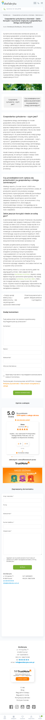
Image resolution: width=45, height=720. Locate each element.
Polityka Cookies (23, 700)
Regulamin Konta (22, 695)
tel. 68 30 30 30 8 (8, 580)
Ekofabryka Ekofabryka (14, 26)
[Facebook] (11, 707)
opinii (28, 415)
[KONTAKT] (41, 3)
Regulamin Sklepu (22, 692)
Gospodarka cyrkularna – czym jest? (12, 102)
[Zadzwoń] (38, 3)
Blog (22, 690)
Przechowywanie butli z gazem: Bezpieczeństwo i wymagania (33, 298)
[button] (15, 420)
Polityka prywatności (11, 383)
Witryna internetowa (9, 366)
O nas (22, 687)
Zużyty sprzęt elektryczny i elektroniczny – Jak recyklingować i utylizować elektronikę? (11, 300)
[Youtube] (22, 707)
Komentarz (7, 326)
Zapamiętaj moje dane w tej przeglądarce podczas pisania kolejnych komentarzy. (24, 376)
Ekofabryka (6, 15)
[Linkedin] (28, 707)
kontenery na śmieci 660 (25, 279)
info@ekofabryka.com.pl (11, 583)
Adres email (7, 357)
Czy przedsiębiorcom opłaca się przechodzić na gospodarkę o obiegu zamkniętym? (32, 102)
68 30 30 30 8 (24, 660)
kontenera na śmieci (22, 274)
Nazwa (5, 349)
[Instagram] (17, 707)
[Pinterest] (34, 707)
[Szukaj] (4, 9)
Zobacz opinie (22, 679)
